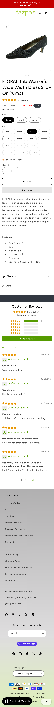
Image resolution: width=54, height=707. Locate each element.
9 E (9, 146)
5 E (9, 132)
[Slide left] (21, 76)
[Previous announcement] (5, 4)
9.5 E (21, 146)
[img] (9, 355)
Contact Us (10, 542)
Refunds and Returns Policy (18, 567)
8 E (33, 139)
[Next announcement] (49, 4)
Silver (35, 119)
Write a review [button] (26, 338)
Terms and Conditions (15, 573)
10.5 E (10, 153)
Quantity (6, 165)
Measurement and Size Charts (19, 535)
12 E (36, 153)
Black (8, 119)
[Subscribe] (43, 633)
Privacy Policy (11, 580)
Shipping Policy (8, 109)
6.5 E (46, 132)
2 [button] (25, 480)
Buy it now (27, 190)
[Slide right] (33, 76)
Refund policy (24, 697)
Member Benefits (13, 522)
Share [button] (8, 285)
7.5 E (21, 139)
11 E (24, 153)
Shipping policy (36, 701)
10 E (34, 146)
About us (9, 516)
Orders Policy (11, 554)
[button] (6, 13)
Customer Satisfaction (15, 529)
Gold (21, 119)
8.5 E (45, 139)
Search (8, 509)
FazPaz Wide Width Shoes (25, 693)
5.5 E (21, 132)
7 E (7, 138)
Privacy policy (38, 697)
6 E (32, 131)
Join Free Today (12, 503)
